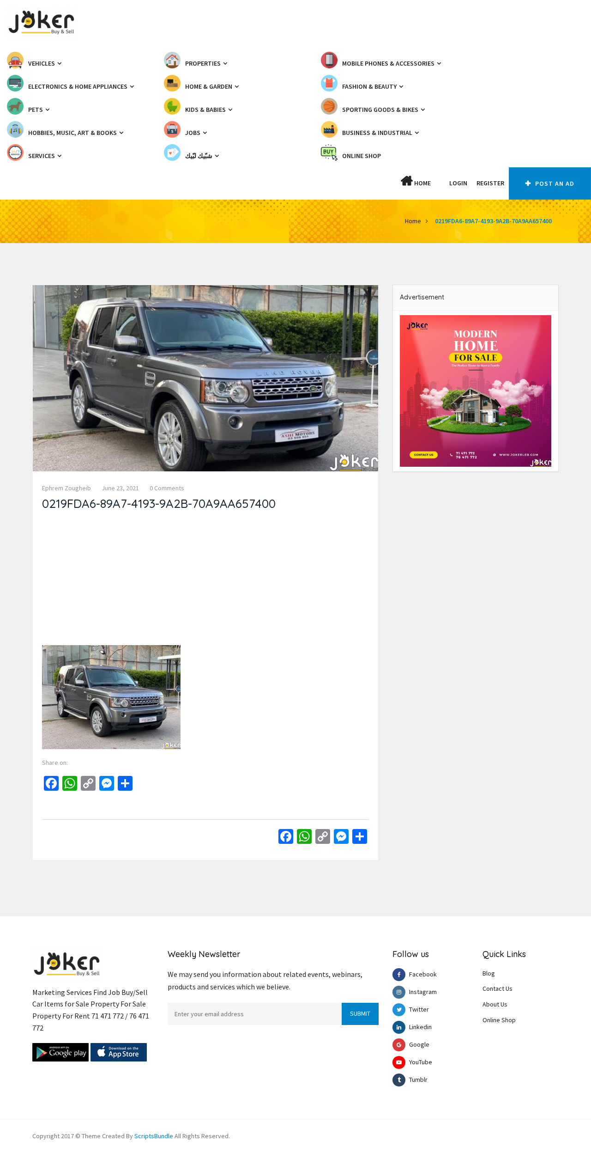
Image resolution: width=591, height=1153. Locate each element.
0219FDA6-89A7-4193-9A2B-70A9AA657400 (493, 221)
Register (490, 183)
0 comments (167, 488)
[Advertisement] (205, 580)
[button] (440, 183)
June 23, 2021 (120, 488)
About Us (494, 1004)
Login (458, 183)
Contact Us (497, 988)
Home (422, 183)
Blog (488, 973)
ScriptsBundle (153, 1136)
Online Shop (499, 1020)
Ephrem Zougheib (66, 488)
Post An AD (553, 183)
